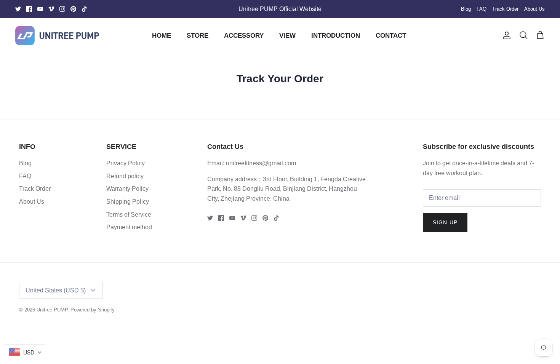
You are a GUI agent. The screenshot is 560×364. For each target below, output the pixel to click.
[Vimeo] (51, 9)
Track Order (505, 9)
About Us (534, 9)
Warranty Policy (127, 188)
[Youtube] (40, 9)
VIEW (287, 35)
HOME (161, 35)
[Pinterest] (73, 9)
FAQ (481, 9)
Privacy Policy (125, 163)
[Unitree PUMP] (57, 35)
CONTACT (391, 35)
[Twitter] (18, 9)
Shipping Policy (127, 201)
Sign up (445, 222)
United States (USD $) (56, 290)
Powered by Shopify (92, 310)
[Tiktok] (84, 9)
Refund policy (125, 176)
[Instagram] (62, 9)
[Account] (505, 35)
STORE (197, 35)
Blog (466, 9)
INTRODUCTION (335, 35)
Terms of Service (128, 214)
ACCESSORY (244, 35)
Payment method (129, 227)
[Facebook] (29, 9)
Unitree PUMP (52, 310)
